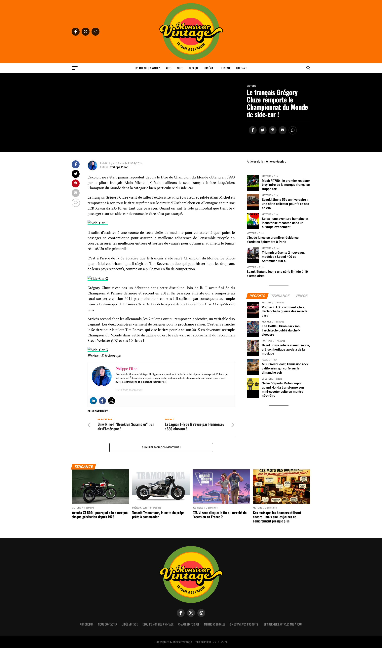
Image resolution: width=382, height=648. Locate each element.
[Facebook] (102, 400)
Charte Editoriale (188, 624)
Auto (168, 68)
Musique (194, 68)
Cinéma (209, 68)
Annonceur (86, 624)
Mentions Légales (214, 624)
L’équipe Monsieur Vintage (157, 624)
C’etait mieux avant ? (147, 68)
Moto (180, 68)
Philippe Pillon (119, 167)
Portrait (241, 68)
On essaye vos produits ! (244, 624)
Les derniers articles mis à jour (283, 624)
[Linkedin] (93, 400)
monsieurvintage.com (129, 389)
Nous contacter (107, 624)
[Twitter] (111, 400)
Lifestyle (225, 68)
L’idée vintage (130, 624)
